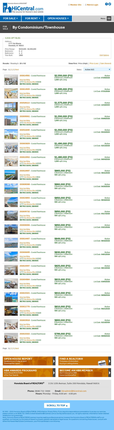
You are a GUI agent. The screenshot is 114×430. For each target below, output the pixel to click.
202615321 (25, 293)
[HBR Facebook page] (106, 4)
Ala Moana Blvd (30, 82)
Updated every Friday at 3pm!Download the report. (18, 361)
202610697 (25, 171)
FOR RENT (31, 18)
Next (17, 70)
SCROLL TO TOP (56, 405)
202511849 (25, 130)
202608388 (25, 184)
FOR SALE (9, 18)
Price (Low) (94, 63)
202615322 (25, 334)
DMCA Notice (42, 411)
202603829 (25, 143)
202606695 (25, 252)
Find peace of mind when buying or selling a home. (71, 361)
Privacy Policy (52, 411)
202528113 (25, 103)
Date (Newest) (105, 63)
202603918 (25, 320)
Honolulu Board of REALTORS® (25, 411)
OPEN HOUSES (57, 18)
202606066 (25, 225)
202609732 (25, 211)
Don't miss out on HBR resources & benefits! (76, 372)
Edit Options (104, 55)
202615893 (25, 198)
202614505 (25, 89)
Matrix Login (92, 5)
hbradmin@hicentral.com (73, 391)
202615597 (25, 266)
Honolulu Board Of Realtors (23, 8)
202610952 (25, 157)
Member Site (75, 5)
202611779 (25, 306)
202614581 (25, 75)
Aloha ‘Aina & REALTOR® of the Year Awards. (20, 372)
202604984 (25, 279)
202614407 (25, 239)
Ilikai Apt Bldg (25, 80)
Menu (103, 18)
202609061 (25, 116)
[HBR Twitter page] (109, 4)
